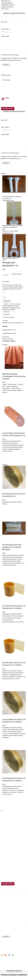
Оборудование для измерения (10, 865)
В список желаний (4, 797)
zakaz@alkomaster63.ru (8, 5)
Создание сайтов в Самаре (9, 966)
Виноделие (4, 843)
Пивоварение (5, 840)
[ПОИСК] (25, 80)
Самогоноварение (6, 837)
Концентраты (5, 855)
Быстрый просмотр (4, 805)
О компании (4, 881)
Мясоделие (4, 846)
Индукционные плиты (7, 857)
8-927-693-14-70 (5, 1)
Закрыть (3, 173)
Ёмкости (3, 863)
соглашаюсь (23, 58)
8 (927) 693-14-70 (8, 825)
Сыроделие (4, 849)
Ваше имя (4, 22)
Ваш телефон (5, 29)
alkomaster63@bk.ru (7, 3)
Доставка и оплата (6, 875)
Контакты (4, 878)
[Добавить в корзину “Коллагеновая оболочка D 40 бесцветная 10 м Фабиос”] (4, 801)
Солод (3, 852)
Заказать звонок (8, 108)
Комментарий (5, 36)
